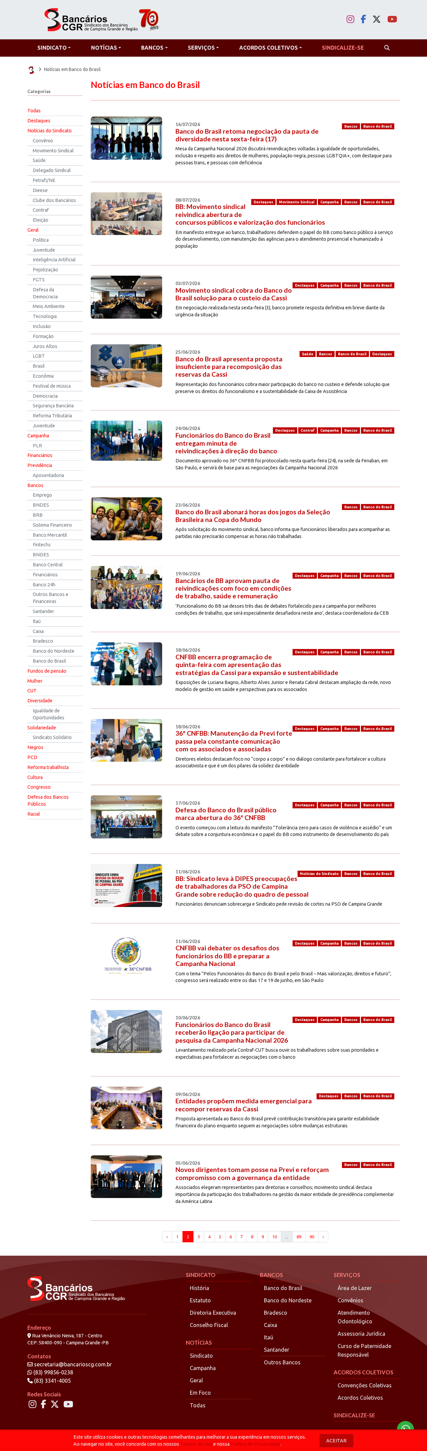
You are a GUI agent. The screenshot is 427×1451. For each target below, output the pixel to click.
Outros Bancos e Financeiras (50, 598)
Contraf (41, 210)
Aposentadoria (48, 475)
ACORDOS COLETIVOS (363, 1372)
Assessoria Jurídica (361, 1334)
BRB (38, 515)
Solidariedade (41, 727)
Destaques (38, 120)
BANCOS (271, 1275)
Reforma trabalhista (48, 767)
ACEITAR (336, 1440)
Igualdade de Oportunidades (48, 714)
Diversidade (39, 700)
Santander (43, 611)
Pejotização (45, 269)
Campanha (38, 435)
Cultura (35, 777)
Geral (33, 230)
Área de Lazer (355, 1288)
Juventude (44, 250)
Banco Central (48, 564)
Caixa (38, 631)
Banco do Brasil (49, 661)
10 (274, 1236)
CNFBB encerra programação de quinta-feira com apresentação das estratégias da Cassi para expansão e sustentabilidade (256, 664)
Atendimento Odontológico (355, 1317)
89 (299, 1236)
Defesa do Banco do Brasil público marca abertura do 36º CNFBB (226, 813)
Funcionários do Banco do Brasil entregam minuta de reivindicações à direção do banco (226, 443)
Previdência (39, 465)
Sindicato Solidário (52, 737)
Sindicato (201, 1356)
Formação (43, 336)
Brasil (39, 366)
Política (41, 240)
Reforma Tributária (52, 415)
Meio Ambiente (49, 306)
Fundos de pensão (46, 671)
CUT (32, 690)
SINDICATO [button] (52, 48)
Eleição (40, 220)
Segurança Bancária (53, 405)
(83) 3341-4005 (52, 1381)
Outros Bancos (282, 1362)
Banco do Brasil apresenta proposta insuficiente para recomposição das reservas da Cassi (229, 366)
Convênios (350, 1300)
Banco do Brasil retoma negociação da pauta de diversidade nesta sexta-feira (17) (247, 135)
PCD (32, 757)
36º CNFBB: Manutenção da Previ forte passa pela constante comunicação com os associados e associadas (233, 741)
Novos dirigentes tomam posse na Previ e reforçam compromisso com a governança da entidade (252, 1173)
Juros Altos (45, 346)
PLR (37, 445)
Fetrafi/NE (44, 180)
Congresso (39, 787)
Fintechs (42, 544)
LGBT (39, 356)
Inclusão (42, 326)
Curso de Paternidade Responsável (364, 1350)
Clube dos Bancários (54, 200)
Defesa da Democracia (45, 293)
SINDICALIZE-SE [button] (343, 48)
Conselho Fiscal (209, 1325)
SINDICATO (201, 1275)
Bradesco (43, 641)
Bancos (35, 485)
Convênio (43, 140)
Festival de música (52, 386)
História (199, 1288)
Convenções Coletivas (365, 1385)
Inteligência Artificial (54, 259)
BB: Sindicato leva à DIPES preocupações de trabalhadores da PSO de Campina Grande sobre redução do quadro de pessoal (242, 886)
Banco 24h (44, 584)
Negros (35, 747)
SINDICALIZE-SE (354, 1415)
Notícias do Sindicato (49, 130)
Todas (34, 110)
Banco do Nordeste (53, 651)
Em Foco (200, 1393)
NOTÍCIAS (199, 1342)
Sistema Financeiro (52, 525)
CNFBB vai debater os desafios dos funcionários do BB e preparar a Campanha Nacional (227, 955)
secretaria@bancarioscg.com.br (73, 1364)
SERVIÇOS (347, 1275)
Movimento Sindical (53, 150)
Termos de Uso (196, 1444)
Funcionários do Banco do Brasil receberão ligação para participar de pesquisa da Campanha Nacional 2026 (231, 1032)
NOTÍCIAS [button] (104, 48)
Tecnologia (45, 316)
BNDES (41, 505)
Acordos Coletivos (360, 1398)
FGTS (39, 279)
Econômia (43, 376)
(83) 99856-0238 (52, 1372)
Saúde (39, 160)
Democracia (45, 396)
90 (312, 1236)
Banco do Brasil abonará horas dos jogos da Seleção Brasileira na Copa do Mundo (252, 515)
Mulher (34, 681)
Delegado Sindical (52, 170)
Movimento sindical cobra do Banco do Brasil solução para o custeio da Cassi (233, 294)
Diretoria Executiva (213, 1313)
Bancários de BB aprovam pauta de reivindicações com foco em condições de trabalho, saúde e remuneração (233, 588)
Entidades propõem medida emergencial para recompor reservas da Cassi (243, 1104)
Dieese (40, 190)
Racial (33, 814)
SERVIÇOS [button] (201, 48)
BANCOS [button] (152, 48)
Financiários (39, 455)
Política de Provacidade (255, 1444)
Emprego (42, 495)
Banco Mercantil (50, 535)
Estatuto (200, 1300)
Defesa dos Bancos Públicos (48, 800)
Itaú (37, 621)
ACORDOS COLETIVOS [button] (268, 48)
